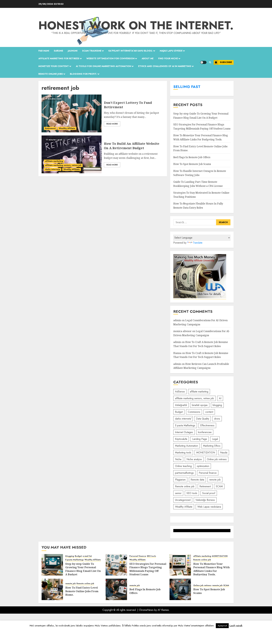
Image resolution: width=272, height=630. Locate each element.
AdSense (180, 391)
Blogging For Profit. (83, 73)
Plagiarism (180, 479)
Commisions (194, 412)
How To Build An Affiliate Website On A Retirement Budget (131, 145)
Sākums (58, 50)
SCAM (219, 486)
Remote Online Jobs (50, 73)
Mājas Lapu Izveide (171, 50)
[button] (210, 62)
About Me (147, 58)
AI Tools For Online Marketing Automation (103, 66)
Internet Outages (184, 432)
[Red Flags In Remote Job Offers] (116, 589)
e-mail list (87, 556)
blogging (217, 405)
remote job (215, 479)
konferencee (205, 432)
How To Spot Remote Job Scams (192, 164)
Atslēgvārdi (181, 405)
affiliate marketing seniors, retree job (63, 165)
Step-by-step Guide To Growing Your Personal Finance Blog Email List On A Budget (83, 569)
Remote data (197, 479)
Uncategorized (182, 500)
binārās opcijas (200, 405)
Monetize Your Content (53, 66)
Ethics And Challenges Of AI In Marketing (164, 66)
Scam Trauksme (91, 50)
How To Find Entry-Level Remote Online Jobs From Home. (81, 591)
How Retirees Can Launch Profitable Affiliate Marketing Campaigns (201, 366)
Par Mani (43, 50)
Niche (178, 459)
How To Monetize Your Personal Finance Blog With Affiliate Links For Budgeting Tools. (211, 569)
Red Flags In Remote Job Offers (191, 157)
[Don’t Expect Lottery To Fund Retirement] (72, 113)
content (209, 412)
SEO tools (192, 493)
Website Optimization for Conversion (110, 58)
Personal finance (208, 473)
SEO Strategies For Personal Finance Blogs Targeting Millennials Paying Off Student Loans (147, 569)
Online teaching (183, 466)
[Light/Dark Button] (203, 62)
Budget (179, 412)
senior (178, 493)
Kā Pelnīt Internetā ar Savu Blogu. (130, 50)
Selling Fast (186, 86)
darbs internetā (52, 169)
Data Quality (202, 418)
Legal (215, 439)
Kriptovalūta (181, 439)
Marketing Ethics (211, 446)
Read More (112, 123)
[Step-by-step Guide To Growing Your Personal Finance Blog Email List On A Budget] (52, 564)
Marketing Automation (186, 446)
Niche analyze (194, 459)
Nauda (223, 452)
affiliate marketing (54, 161)
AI (220, 398)
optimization (203, 466)
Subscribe (226, 62)
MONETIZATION (205, 452)
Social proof (208, 493)
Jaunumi (72, 50)
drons (217, 418)
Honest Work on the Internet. (136, 25)
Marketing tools (183, 452)
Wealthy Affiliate (67, 128)
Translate (197, 243)
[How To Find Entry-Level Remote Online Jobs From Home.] (52, 589)
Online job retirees (217, 459)
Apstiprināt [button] (222, 625)
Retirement (50, 128)
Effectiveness (207, 425)
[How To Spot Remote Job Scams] (180, 589)
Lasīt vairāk (236, 625)
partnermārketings (184, 473)
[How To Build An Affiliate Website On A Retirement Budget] (72, 154)
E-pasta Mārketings (185, 425)
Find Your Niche (168, 58)
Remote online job (184, 486)
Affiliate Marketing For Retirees (58, 58)
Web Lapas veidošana (209, 507)
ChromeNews (146, 610)
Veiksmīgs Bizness (205, 500)
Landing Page (199, 439)
